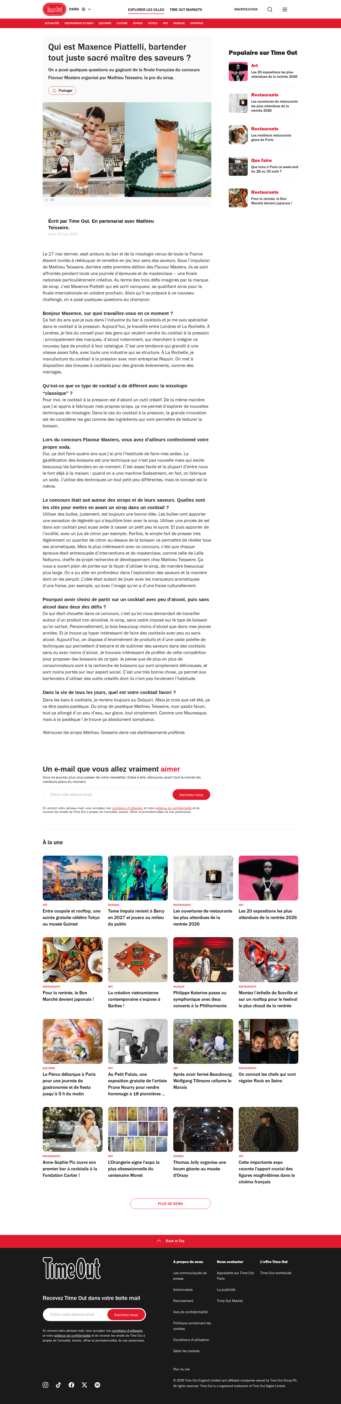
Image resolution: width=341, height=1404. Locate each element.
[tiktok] (58, 1385)
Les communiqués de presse (190, 1276)
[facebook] (71, 1385)
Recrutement (183, 1301)
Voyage (137, 23)
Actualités (52, 23)
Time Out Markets (186, 10)
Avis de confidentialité (190, 1312)
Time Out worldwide (275, 1273)
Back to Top (175, 1241)
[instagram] (45, 1385)
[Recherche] (270, 9)
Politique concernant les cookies (192, 1326)
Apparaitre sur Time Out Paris (235, 1276)
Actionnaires (183, 1290)
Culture (122, 23)
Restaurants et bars (79, 23)
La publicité (226, 1290)
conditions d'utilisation (127, 808)
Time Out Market (230, 1301)
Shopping (196, 23)
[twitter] (84, 1385)
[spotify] (97, 1385)
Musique (179, 23)
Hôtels (153, 23)
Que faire (105, 23)
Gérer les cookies (186, 1351)
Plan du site (181, 1369)
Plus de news (170, 1204)
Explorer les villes (146, 10)
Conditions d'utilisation (191, 1340)
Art (165, 23)
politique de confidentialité (173, 808)
